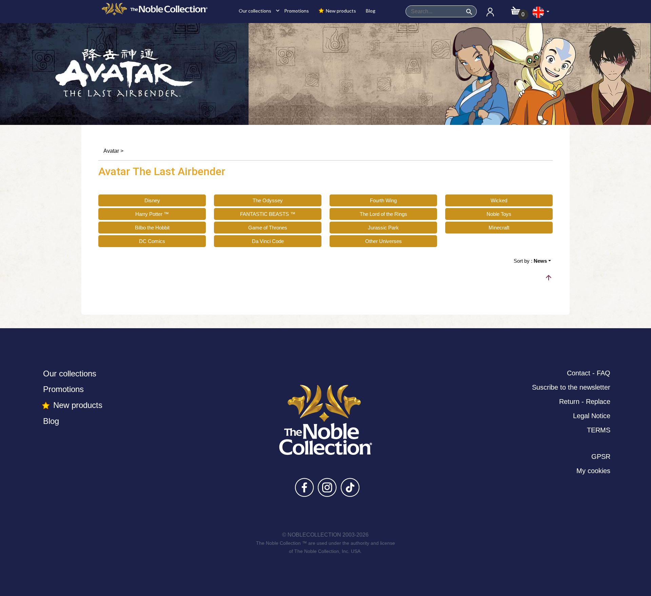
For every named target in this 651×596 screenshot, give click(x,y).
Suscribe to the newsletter (571, 387)
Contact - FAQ (588, 373)
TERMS (598, 430)
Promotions (296, 11)
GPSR (600, 456)
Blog (370, 11)
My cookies (593, 470)
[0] (515, 8)
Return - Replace (584, 401)
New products (340, 11)
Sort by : (530, 261)
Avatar (111, 151)
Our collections (257, 10)
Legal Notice (591, 416)
